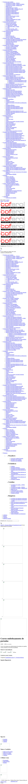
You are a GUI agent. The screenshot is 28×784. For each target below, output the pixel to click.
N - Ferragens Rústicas (8, 525)
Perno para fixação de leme (11, 709)
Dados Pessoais (6, 761)
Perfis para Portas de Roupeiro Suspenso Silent (17, 511)
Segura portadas (8, 729)
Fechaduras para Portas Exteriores (18, 468)
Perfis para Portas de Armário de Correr (19, 502)
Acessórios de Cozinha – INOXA (18, 487)
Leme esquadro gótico (10, 691)
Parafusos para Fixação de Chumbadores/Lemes (11, 722)
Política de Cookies (7, 752)
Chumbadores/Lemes (17, 525)
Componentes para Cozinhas (17, 490)
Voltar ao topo (3, 781)
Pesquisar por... (4, 246)
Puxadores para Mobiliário (16, 460)
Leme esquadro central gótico (12, 703)
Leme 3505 (7, 716)
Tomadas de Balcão (15, 493)
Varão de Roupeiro (15, 512)
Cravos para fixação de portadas (12, 668)
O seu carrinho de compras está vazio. (8, 251)
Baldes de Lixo (14, 489)
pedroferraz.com (14, 781)
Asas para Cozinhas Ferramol (17, 458)
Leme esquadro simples (10, 697)
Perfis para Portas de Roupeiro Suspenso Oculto (17, 508)
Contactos (5, 755)
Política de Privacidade (8, 751)
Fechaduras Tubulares (15, 479)
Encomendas (5, 760)
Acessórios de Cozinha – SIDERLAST (19, 488)
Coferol (7, 199)
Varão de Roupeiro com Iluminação (18, 513)
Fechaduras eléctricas (15, 467)
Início (2, 525)
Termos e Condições (7, 754)
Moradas (5, 762)
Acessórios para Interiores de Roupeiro (19, 498)
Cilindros (13, 466)
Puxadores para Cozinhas (16, 459)
